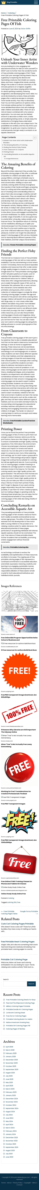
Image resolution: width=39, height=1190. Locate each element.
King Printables (12, 2)
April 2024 (9, 1124)
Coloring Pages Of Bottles (15, 1029)
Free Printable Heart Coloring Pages (17, 941)
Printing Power (9, 152)
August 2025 (10, 1073)
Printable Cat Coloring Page (14, 959)
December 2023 (12, 1137)
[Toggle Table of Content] (34, 137)
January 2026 (11, 1056)
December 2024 (12, 1099)
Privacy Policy (17, 1183)
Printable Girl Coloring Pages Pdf (18, 1026)
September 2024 (12, 1108)
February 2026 (11, 1053)
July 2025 (9, 1076)
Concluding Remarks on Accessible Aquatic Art (19, 155)
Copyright (27, 1183)
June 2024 (9, 1118)
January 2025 (11, 1095)
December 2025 (12, 1060)
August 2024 (10, 1112)
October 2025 (11, 1066)
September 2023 (12, 1147)
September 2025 (12, 1069)
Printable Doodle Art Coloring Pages (19, 1009)
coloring (10, 902)
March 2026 (10, 1050)
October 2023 (11, 1144)
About (9, 1183)
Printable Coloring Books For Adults (19, 1019)
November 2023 (12, 1141)
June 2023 (9, 1157)
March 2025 (10, 1089)
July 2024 (9, 1115)
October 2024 (11, 1105)
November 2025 (12, 1063)
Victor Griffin (25, 29)
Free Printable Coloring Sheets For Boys (20, 1000)
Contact (19, 1185)
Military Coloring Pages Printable (18, 1006)
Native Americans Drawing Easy (18, 1022)
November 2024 (12, 1102)
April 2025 (9, 1086)
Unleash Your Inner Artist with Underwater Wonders (18, 142)
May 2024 (9, 1121)
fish (15, 902)
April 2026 (9, 1047)
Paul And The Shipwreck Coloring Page (20, 1003)
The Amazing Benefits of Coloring (15, 145)
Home (3, 1183)
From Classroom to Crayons (14, 150)
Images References (12, 159)
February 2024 (11, 1131)
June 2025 (9, 1079)
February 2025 (11, 1092)
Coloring (11, 898)
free (18, 902)
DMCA (34, 1183)
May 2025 (9, 1082)
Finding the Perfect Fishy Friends (15, 147)
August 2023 (10, 1150)
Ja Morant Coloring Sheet (15, 1013)
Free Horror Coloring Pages (16, 1016)
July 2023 (9, 1154)
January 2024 (11, 1134)
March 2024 (10, 1128)
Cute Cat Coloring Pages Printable (17, 923)
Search (6, 979)
